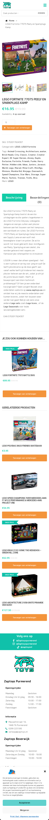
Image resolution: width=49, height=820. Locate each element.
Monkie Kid (16, 171)
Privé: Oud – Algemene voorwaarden (24, 816)
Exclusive (6, 161)
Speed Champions (10, 174)
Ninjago (27, 171)
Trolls (29, 177)
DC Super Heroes (18, 158)
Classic (23, 154)
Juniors (32, 164)
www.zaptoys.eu (34, 290)
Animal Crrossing (16, 151)
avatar (43, 151)
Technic (12, 177)
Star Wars (25, 174)
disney (30, 158)
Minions (6, 171)
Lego (11, 167)
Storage (35, 174)
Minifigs (38, 167)
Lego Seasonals (11, 306)
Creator (32, 154)
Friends (26, 161)
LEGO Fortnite (28, 146)
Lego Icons (31, 303)
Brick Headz (8, 154)
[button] (45, 771)
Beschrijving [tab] (14, 197)
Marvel (18, 167)
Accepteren (24, 802)
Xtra (35, 177)
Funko (33, 161)
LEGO (17, 146)
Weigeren (24, 810)
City (17, 154)
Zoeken (41, 13)
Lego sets (15, 303)
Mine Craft (27, 167)
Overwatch (37, 171)
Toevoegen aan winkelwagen (18, 127)
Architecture (32, 151)
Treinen (21, 177)
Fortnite (16, 161)
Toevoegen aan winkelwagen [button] (24, 394)
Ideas (25, 164)
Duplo (38, 158)
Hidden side (15, 164)
